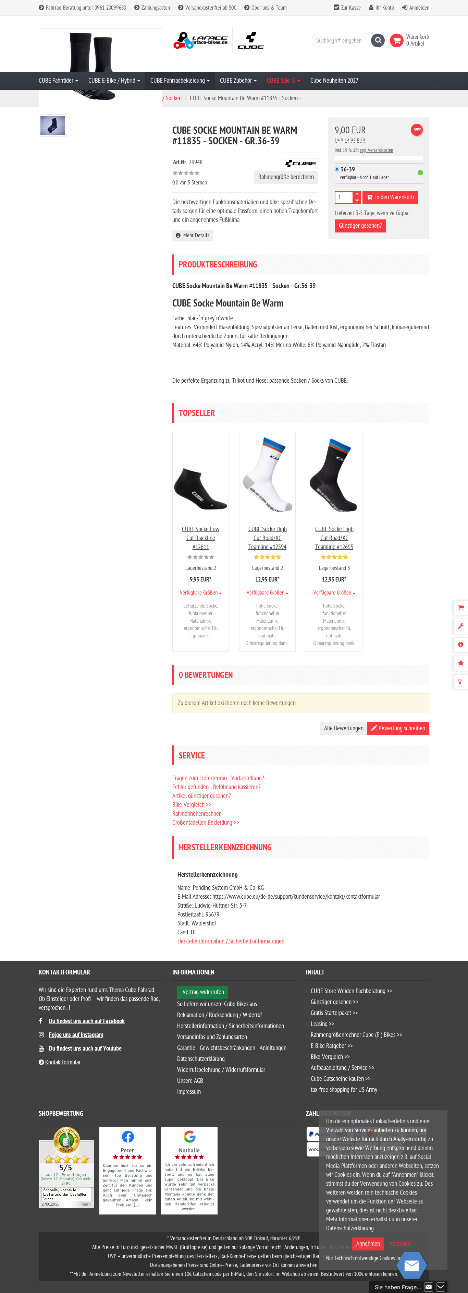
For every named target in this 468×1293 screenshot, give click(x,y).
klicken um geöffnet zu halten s (232, 24)
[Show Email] (428, 1287)
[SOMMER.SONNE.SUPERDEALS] (234, 162)
